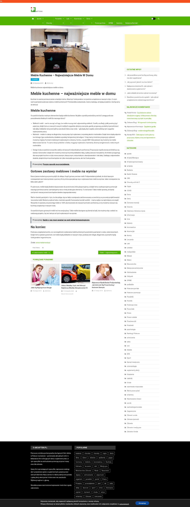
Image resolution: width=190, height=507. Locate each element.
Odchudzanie (131, 272)
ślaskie (129, 350)
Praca (129, 313)
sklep (77, 488)
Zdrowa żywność (133, 419)
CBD (128, 178)
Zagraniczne (131, 411)
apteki (129, 154)
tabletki (129, 378)
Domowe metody (133, 203)
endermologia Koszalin (146, 131)
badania (78, 453)
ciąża (105, 453)
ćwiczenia (98, 496)
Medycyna (103, 466)
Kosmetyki (78, 19)
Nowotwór (105, 471)
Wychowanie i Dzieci (134, 399)
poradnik (89, 479)
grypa (110, 458)
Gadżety (119, 23)
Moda (96, 471)
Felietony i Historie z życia (136, 211)
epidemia (102, 458)
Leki (68, 19)
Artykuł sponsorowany (135, 162)
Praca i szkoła (132, 317)
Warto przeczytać (133, 391)
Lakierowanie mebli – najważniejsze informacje (43, 252)
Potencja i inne (100, 23)
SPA (128, 354)
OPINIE (111, 23)
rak (105, 483)
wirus (103, 492)
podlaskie (130, 284)
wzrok (129, 403)
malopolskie (131, 252)
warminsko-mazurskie (135, 387)
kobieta (87, 462)
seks (128, 342)
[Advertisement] (142, 48)
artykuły (130, 166)
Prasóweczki (131, 321)
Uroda (129, 382)
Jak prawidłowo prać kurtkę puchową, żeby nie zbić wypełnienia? (142, 76)
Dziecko (130, 207)
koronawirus (131, 227)
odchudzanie (88, 475)
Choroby (49, 23)
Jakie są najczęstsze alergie (41, 288)
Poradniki (58, 19)
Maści (129, 260)
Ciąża (129, 186)
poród (97, 479)
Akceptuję (142, 503)
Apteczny (50, 83)
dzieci (84, 458)
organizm (79, 479)
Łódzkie (129, 248)
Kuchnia (108, 462)
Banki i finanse (132, 174)
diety (77, 458)
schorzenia (131, 338)
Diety (129, 199)
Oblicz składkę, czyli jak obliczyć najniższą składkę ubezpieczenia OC (74, 287)
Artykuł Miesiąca (133, 158)
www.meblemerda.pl (43, 243)
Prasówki (130, 325)
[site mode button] (153, 19)
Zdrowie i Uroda (132, 431)
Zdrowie (130, 423)
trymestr (87, 492)
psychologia (131, 329)
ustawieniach (124, 504)
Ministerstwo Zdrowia (83, 471)
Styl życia (109, 488)
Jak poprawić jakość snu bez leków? (139, 82)
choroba (87, 453)
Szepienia (130, 374)
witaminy (130, 395)
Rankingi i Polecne (133, 333)
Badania (130, 170)
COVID (129, 190)
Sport (129, 358)
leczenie (88, 466)
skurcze (85, 488)
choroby (96, 453)
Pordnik (129, 301)
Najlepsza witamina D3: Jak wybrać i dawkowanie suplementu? (139, 87)
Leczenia (130, 239)
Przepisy (79, 483)
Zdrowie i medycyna (134, 427)
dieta (111, 453)
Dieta (88, 19)
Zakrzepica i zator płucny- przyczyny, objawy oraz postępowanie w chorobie (141, 137)
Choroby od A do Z (133, 182)
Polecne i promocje (133, 292)
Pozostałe (130, 309)
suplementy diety (133, 370)
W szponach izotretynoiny (147, 122)
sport (94, 488)
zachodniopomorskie (134, 407)
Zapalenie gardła (150, 126)
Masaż (129, 256)
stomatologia (132, 366)
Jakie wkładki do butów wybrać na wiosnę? (142, 93)
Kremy (129, 235)
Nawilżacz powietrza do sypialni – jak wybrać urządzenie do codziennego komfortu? (143, 98)
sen (128, 346)
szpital (78, 492)
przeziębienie (90, 483)
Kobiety (129, 223)
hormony (79, 462)
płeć (99, 483)
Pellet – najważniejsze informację (110, 252)
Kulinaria (79, 466)
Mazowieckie (131, 264)
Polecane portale (133, 288)
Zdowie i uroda (132, 415)
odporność (100, 475)
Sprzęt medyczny (133, 362)
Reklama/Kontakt (131, 23)
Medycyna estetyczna (135, 268)
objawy (78, 475)
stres (101, 488)
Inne (128, 219)
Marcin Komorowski (67, 294)
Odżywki (130, 276)
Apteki (39, 19)
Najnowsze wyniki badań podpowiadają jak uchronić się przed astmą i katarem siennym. (106, 285)
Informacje (131, 215)
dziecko (92, 458)
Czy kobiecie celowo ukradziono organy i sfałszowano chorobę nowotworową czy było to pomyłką (141, 115)
